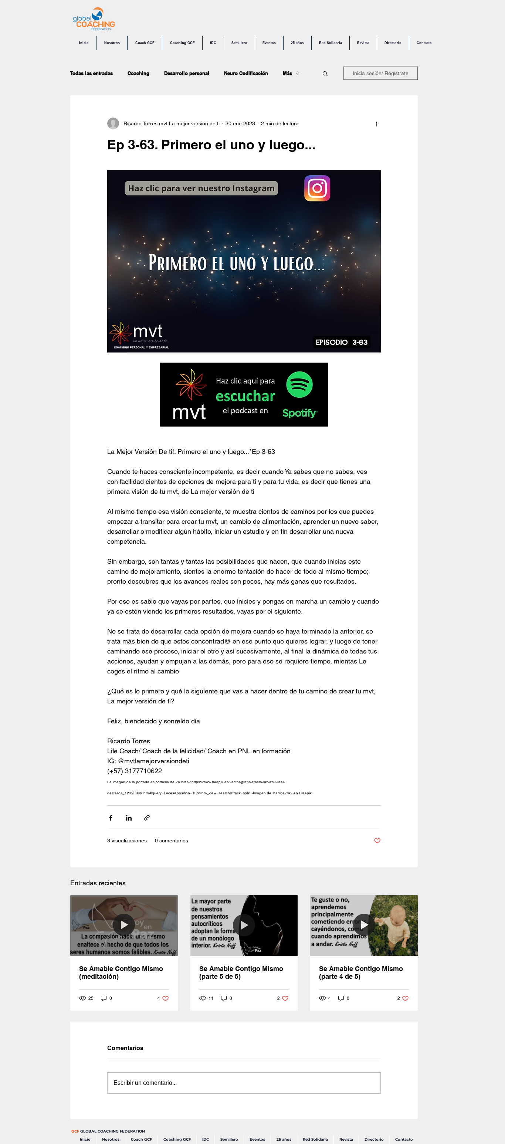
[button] (325, 73)
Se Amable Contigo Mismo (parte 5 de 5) (241, 972)
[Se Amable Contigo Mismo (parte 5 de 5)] (244, 925)
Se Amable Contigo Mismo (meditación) (121, 972)
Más (287, 73)
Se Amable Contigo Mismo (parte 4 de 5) (361, 972)
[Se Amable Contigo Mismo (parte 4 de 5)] (364, 925)
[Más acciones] (376, 123)
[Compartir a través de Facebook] (110, 817)
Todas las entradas (91, 73)
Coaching (138, 73)
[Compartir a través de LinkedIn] (128, 817)
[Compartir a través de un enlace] (146, 817)
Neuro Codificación (246, 73)
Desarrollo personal (186, 73)
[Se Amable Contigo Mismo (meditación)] (124, 925)
